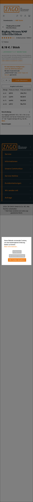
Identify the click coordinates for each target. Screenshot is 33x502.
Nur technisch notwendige (17, 256)
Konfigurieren (17, 252)
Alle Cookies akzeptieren (17, 260)
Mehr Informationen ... (11, 246)
